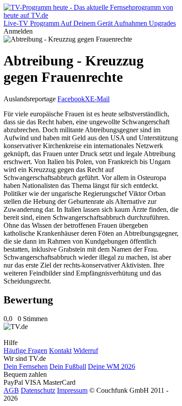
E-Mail (100, 99)
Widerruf (85, 350)
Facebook (71, 99)
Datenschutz (38, 390)
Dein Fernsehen (26, 366)
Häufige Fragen (25, 350)
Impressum (72, 390)
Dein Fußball (67, 366)
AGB (11, 390)
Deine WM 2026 (111, 366)
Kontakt (60, 350)
